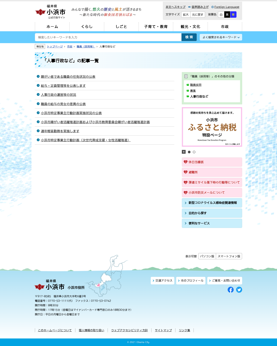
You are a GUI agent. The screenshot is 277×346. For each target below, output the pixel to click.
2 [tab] (194, 152)
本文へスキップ (175, 6)
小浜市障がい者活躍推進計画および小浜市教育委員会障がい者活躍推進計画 (95, 122)
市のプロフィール (192, 280)
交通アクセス (163, 280)
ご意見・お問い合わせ (226, 280)
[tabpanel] (212, 127)
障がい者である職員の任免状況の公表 (68, 76)
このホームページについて (55, 330)
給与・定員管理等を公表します (63, 85)
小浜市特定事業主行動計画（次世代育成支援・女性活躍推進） (86, 140)
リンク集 (184, 330)
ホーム (52, 26)
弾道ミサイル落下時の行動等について (214, 182)
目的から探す (198, 213)
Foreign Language (226, 6)
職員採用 (195, 84)
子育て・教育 (156, 26)
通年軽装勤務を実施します (60, 131)
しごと (121, 26)
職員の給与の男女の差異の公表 (63, 103)
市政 (225, 26)
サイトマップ (163, 330)
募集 (193, 90)
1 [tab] (189, 152)
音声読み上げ (200, 6)
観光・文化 (190, 26)
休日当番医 (196, 161)
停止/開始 (184, 152)
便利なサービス (199, 223)
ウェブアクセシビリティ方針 (129, 330)
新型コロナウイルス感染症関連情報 (213, 202)
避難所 (193, 172)
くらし (87, 26)
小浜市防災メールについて (207, 192)
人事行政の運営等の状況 (58, 94)
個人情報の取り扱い (91, 330)
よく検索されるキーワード (219, 37)
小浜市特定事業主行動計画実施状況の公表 (71, 113)
